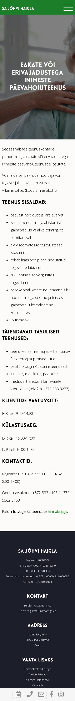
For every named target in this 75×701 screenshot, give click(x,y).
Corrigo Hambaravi (37, 680)
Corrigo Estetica (37, 674)
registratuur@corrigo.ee (41, 611)
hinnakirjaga (57, 511)
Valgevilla (37, 685)
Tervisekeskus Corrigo (37, 669)
